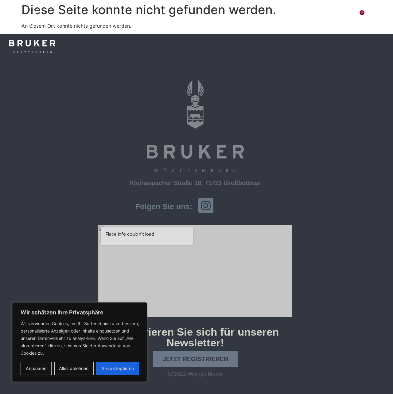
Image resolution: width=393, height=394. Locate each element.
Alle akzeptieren (117, 368)
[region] (79, 342)
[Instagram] (205, 205)
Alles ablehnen (73, 368)
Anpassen (36, 368)
